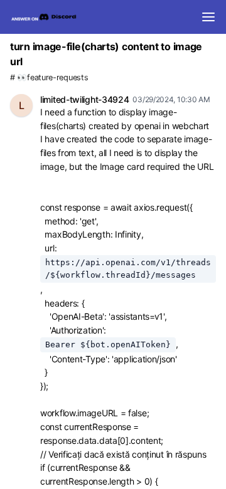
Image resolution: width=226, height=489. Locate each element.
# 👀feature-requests (49, 77)
